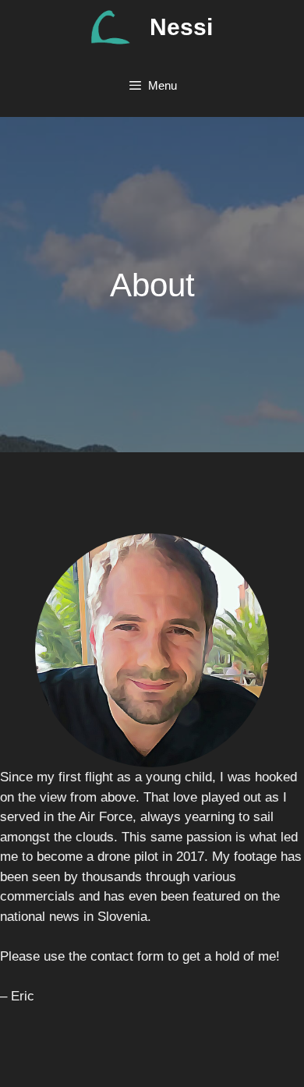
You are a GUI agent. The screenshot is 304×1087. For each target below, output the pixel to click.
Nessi (181, 27)
